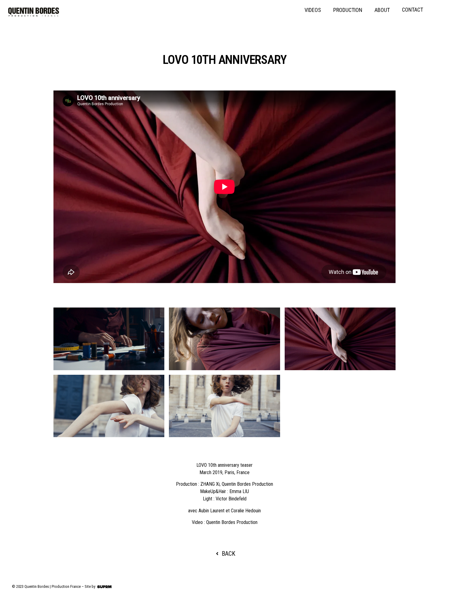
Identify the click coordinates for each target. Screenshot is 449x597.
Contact (412, 9)
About (382, 10)
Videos (313, 10)
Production (347, 10)
